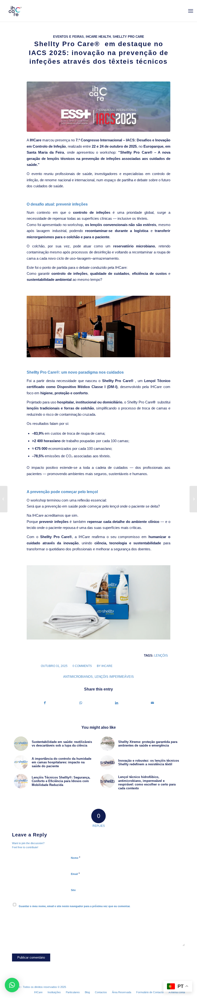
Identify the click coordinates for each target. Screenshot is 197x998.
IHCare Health (98, 36)
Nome (75, 858)
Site (73, 890)
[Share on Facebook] (45, 702)
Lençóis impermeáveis (114, 676)
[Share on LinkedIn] (116, 702)
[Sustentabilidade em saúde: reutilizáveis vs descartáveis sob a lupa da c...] (193, 499)
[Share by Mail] (152, 702)
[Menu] (190, 10)
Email (75, 874)
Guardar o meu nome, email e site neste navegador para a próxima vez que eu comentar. (74, 906)
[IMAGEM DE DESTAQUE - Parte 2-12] (98, 107)
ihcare (106, 666)
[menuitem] (190, 10)
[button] (12, 985)
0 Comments (82, 666)
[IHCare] (14, 11)
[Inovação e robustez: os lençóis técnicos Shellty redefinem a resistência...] (3, 499)
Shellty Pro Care (128, 36)
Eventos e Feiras (68, 36)
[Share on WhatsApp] (80, 702)
